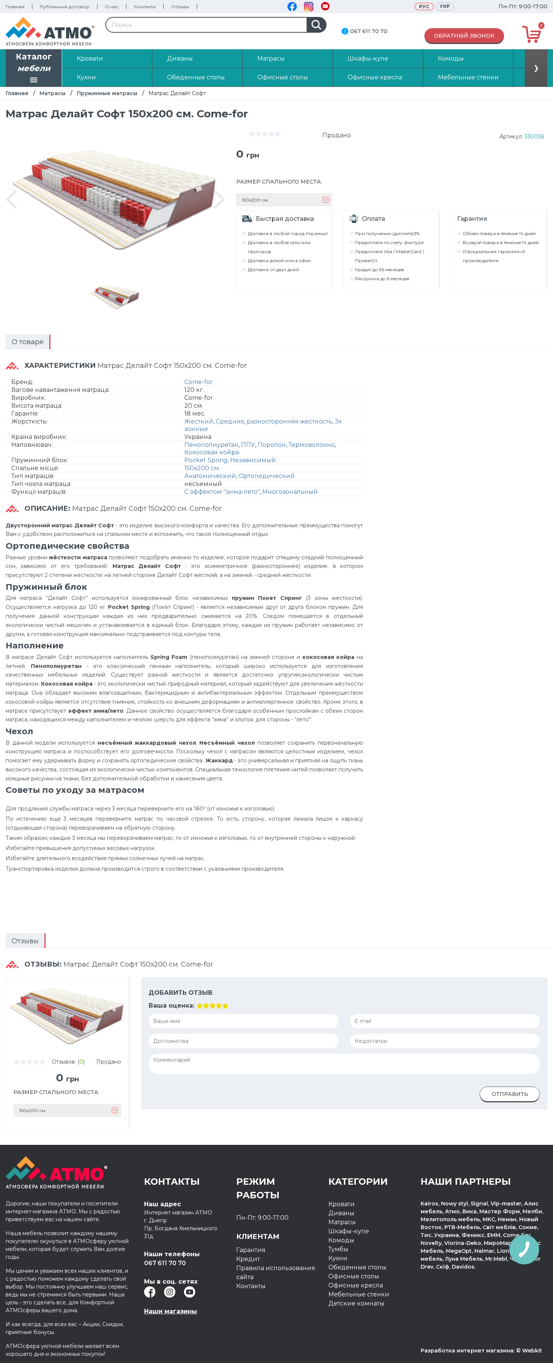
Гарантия (251, 1250)
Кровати (341, 1204)
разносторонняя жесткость (289, 421)
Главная (15, 6)
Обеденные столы (357, 1267)
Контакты (145, 6)
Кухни (338, 1258)
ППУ (248, 444)
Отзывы (180, 6)
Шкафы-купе (348, 1231)
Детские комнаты (356, 1303)
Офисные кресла (355, 1285)
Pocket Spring (206, 460)
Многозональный (290, 491)
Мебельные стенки (358, 1294)
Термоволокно (312, 444)
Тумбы (338, 1249)
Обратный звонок (464, 35)
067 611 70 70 (368, 31)
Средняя (230, 421)
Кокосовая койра (211, 452)
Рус (424, 6)
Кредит (248, 1259)
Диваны (341, 1213)
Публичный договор (65, 6)
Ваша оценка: (171, 1005)
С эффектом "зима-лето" (222, 491)
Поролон (272, 444)
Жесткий (198, 421)
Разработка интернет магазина (467, 1350)
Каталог (34, 62)
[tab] (28, 341)
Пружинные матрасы (107, 93)
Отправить (510, 1094)
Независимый (253, 460)
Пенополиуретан (211, 444)
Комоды (341, 1240)
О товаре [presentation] (28, 342)
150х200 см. (202, 468)
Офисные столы (353, 1276)
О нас (111, 6)
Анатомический (210, 476)
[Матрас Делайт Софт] (115, 297)
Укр (445, 6)
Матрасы (52, 93)
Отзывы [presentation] (25, 941)
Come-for (198, 382)
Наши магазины (170, 1311)
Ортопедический (267, 476)
